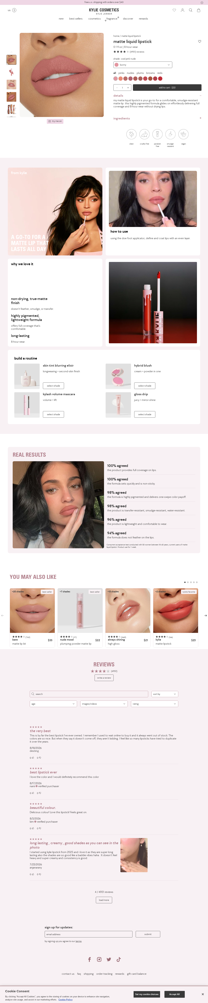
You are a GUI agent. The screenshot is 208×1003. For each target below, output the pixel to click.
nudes (130, 73)
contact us (68, 973)
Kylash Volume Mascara (59, 394)
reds (159, 73)
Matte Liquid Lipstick (131, 35)
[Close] (202, 994)
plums (140, 73)
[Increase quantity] (128, 87)
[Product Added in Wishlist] (174, 10)
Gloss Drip (141, 394)
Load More (104, 899)
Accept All (174, 994)
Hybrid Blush (143, 365)
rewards (143, 18)
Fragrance (111, 18)
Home (116, 35)
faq (79, 973)
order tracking (104, 973)
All (114, 73)
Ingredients (121, 118)
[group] (104, 2)
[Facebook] (89, 961)
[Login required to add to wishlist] (200, 41)
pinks (121, 73)
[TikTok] (118, 961)
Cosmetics (94, 18)
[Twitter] (109, 961)
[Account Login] (182, 10)
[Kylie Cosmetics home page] (104, 11)
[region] (104, 618)
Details (118, 95)
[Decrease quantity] (115, 87)
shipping (89, 973)
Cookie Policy (65, 999)
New (61, 18)
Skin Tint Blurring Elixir (58, 365)
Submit (147, 934)
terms (79, 941)
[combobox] (142, 64)
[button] (190, 10)
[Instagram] (99, 961)
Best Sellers (76, 18)
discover (128, 18)
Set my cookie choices (146, 994)
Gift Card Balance (136, 973)
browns (150, 73)
